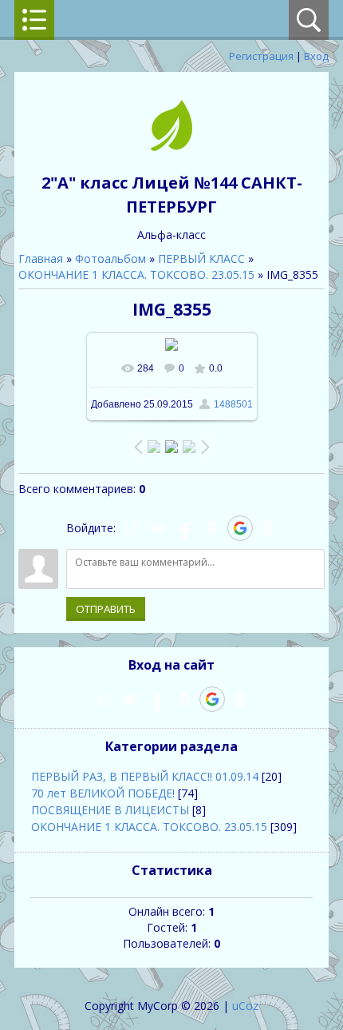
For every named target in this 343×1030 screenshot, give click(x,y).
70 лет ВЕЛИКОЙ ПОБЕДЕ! (103, 793)
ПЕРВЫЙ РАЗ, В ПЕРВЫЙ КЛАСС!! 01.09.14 (144, 776)
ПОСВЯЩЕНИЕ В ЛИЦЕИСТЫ (110, 809)
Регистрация (261, 56)
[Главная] (171, 146)
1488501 (233, 404)
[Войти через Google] (240, 528)
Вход (316, 56)
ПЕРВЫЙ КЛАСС (201, 258)
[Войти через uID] (131, 528)
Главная (40, 258)
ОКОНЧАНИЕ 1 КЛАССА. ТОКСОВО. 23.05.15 (136, 274)
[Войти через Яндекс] (212, 528)
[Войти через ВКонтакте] (158, 528)
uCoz (245, 1005)
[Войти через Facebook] (185, 528)
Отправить (106, 609)
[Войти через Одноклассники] (268, 528)
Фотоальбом (110, 258)
